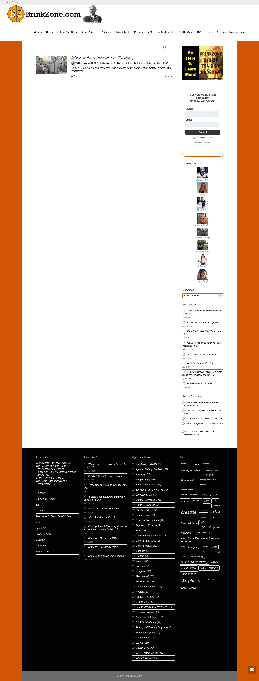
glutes (215, 517)
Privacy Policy (43, 534)
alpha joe (207, 463)
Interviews (141, 566)
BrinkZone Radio (145, 495)
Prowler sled (207, 552)
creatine (188, 512)
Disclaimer (41, 545)
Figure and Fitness (146, 525)
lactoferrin (186, 532)
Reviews (40, 493)
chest (213, 495)
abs (197, 464)
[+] (51, 65)
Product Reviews (145, 597)
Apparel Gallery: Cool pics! (150, 469)
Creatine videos (144, 510)
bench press (209, 475)
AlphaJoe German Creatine (200, 363)
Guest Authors (206, 32)
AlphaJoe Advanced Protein (103, 547)
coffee (196, 501)
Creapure (217, 506)
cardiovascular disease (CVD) (194, 495)
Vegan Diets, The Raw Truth (51, 463)
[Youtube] (17, 2)
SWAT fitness (188, 567)
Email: (188, 119)
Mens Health (142, 576)
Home (39, 32)
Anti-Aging (89, 32)
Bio (37, 504)
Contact (40, 510)
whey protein (189, 587)
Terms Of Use (43, 551)
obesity (206, 547)
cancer (203, 485)
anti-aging (208, 470)
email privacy (207, 142)
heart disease (189, 522)
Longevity (141, 571)
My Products (142, 581)
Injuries (140, 561)
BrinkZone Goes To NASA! (200, 383)
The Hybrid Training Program (151, 627)
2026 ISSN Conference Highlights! (203, 322)
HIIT (202, 522)
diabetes (203, 511)
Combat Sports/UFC (146, 500)
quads (218, 552)
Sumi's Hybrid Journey (194, 562)
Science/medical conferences (151, 607)
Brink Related (123, 32)
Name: (189, 109)
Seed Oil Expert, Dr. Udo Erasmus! (106, 556)
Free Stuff (41, 528)
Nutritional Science (146, 586)
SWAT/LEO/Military (146, 622)
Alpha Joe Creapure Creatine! (201, 354)
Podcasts (141, 591)
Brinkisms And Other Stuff (125, 63)
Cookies (40, 540)
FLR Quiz (141, 530)
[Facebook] (12, 2)
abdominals (186, 463)
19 (164, 63)
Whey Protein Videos (147, 653)
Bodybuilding (106, 63)
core (206, 501)
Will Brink (190, 418)
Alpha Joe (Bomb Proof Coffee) (63, 32)
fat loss (215, 511)
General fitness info (146, 540)
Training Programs (145, 632)
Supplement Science (147, 617)
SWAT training (209, 568)
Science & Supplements (161, 32)
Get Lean (141, 551)
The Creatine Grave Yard (211, 418)
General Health (144, 546)
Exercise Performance (147, 520)
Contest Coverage (145, 505)
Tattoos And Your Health (49, 478)
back (217, 470)
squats (183, 556)
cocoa (185, 501)
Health (139, 32)
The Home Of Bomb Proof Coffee (53, 516)
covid (215, 500)
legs (183, 547)
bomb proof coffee (208, 480)
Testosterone (188, 573)
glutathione (204, 517)
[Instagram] (22, 2)
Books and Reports (238, 32)
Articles (105, 32)
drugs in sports (143, 515)
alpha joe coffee (190, 470)
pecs (214, 547)
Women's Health (144, 658)
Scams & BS (142, 602)
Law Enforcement (202, 532)
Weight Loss (142, 648)
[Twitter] (7, 2)
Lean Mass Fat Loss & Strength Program (200, 540)
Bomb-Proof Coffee (146, 484)
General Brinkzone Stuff (150, 63)
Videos (222, 32)
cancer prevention (188, 490)
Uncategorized (143, 637)
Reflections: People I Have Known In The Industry (102, 58)
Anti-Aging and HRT (146, 464)
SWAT (214, 561)
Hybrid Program (210, 527)
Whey (211, 579)
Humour (140, 556)
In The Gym (186, 32)
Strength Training (145, 612)
